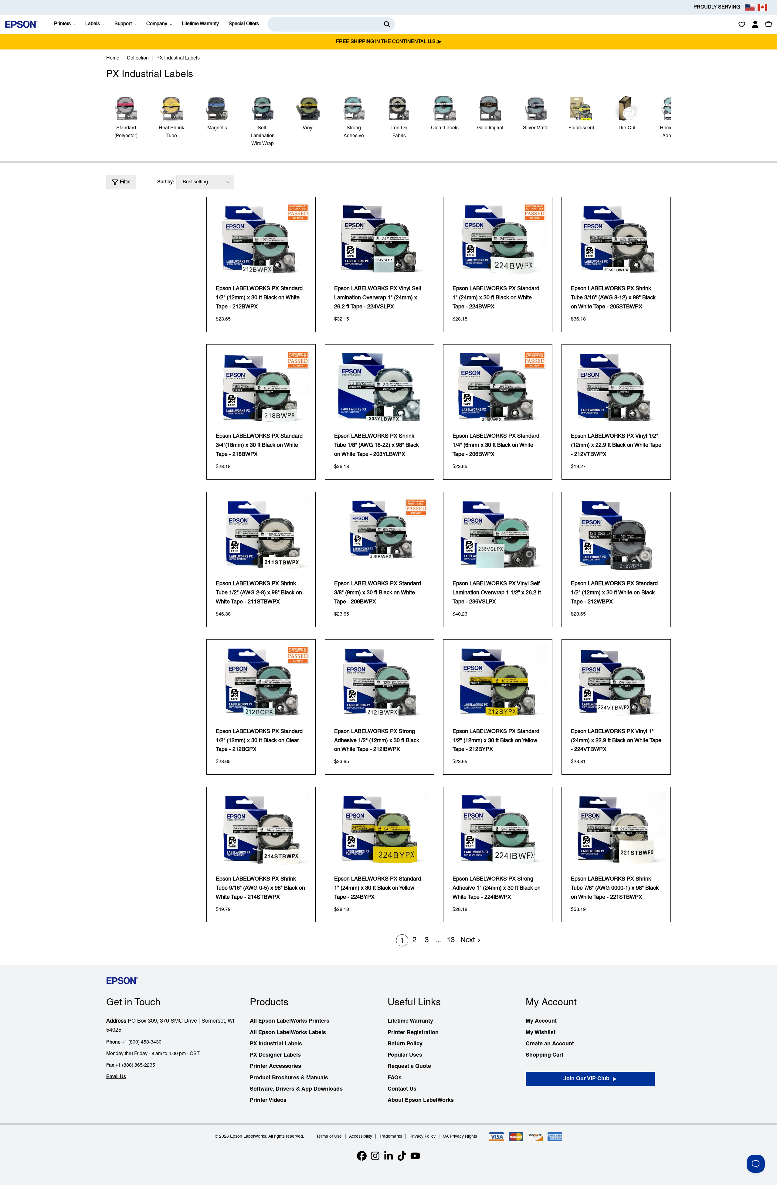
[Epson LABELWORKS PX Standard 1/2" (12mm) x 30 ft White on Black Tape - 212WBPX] (616, 534)
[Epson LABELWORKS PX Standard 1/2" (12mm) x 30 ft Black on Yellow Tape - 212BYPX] (498, 681)
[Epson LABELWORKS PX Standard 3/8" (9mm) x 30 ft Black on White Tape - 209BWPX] (379, 534)
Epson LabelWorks (248, 1137)
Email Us (116, 1077)
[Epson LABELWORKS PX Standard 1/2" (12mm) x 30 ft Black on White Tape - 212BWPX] (261, 239)
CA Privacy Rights (460, 1137)
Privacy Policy (422, 1137)
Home (112, 58)
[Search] (387, 24)
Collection (138, 58)
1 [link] (402, 941)
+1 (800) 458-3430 (141, 1042)
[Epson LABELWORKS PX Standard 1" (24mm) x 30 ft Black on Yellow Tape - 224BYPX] (379, 829)
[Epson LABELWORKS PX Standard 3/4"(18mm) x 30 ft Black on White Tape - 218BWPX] (261, 386)
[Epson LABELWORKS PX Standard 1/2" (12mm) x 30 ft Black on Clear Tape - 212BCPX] (261, 681)
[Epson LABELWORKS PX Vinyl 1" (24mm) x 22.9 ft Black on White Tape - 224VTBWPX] (616, 681)
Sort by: (165, 182)
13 (451, 940)
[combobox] (331, 24)
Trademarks (390, 1137)
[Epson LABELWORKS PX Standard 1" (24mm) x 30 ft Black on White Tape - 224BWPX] (498, 239)
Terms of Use (329, 1137)
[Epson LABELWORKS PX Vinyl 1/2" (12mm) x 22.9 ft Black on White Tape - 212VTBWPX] (616, 386)
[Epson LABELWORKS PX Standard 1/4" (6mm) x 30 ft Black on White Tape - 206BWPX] (498, 386)
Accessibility (360, 1137)
